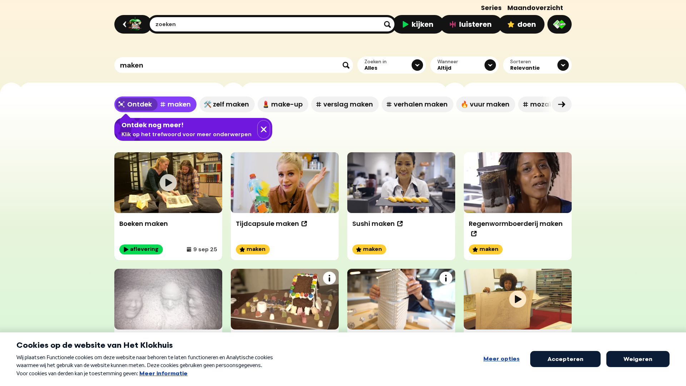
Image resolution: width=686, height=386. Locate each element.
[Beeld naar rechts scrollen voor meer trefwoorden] (562, 104)
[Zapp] (559, 24)
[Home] (132, 24)
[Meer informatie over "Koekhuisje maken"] (329, 278)
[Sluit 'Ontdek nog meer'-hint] (263, 129)
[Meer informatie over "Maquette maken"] (445, 278)
